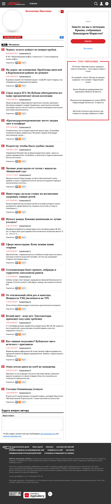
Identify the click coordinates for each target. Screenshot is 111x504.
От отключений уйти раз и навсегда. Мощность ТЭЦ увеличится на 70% (28, 296)
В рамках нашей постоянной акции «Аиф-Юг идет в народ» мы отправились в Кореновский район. (34, 80)
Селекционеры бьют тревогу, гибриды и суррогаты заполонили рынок (31, 271)
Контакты (70, 450)
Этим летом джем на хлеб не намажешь (30, 366)
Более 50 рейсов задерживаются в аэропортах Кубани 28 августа (88, 90)
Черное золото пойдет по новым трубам (31, 49)
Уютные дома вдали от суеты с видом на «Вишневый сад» (31, 170)
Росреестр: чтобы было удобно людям (30, 145)
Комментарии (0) (25, 53)
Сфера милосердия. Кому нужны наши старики (30, 246)
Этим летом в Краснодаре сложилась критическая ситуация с (33, 305)
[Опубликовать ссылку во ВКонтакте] (16, 63)
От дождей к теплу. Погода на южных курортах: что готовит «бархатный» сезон (88, 79)
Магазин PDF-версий (65, 447)
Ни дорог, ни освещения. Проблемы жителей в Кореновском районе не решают (34, 71)
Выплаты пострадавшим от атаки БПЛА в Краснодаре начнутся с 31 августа (88, 101)
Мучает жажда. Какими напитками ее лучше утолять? (33, 220)
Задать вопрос (8, 416)
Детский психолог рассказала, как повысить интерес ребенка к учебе (88, 112)
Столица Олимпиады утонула (24, 389)
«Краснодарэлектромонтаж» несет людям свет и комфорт (32, 122)
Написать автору (12, 37)
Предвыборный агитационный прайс (25, 453)
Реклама (49, 447)
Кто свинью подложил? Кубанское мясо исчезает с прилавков (30, 343)
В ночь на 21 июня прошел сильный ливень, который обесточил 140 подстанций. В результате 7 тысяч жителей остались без (34, 397)
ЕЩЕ (23, 63)
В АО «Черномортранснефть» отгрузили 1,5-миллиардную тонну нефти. (32, 57)
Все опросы (88, 48)
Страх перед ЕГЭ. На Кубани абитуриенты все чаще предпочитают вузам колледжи (34, 94)
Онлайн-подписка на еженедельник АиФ (26, 450)
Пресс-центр (37, 447)
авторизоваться (47, 434)
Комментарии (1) (25, 251)
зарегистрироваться (12, 436)
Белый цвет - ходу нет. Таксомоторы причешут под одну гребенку (28, 317)
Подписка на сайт (55, 450)
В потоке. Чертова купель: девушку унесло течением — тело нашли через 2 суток (88, 68)
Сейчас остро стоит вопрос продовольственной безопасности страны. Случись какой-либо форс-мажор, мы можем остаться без (34, 282)
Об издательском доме (19, 447)
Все (4, 44)
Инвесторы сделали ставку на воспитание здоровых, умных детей (32, 195)
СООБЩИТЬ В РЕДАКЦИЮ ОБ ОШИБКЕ (59, 453)
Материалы (14, 44)
